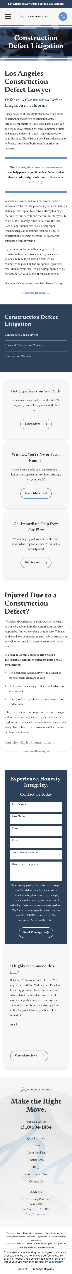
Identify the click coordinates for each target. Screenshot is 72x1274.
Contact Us (36, 1181)
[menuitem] (36, 335)
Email (15, 840)
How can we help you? (25, 864)
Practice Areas (36, 1160)
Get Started (32, 562)
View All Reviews (26, 1055)
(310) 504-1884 (36, 1127)
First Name (19, 804)
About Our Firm (36, 1152)
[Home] (35, 16)
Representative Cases (36, 1174)
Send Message (32, 932)
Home (36, 1145)
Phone (16, 828)
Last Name (18, 816)
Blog (36, 1167)
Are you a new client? (25, 852)
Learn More (32, 424)
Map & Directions (36, 1214)
